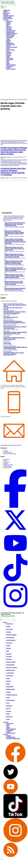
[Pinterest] (15, 553)
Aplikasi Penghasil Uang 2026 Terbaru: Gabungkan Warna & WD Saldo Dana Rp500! (15, 269)
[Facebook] (15, 507)
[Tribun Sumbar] (8, 4)
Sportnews (9, 675)
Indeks (8, 731)
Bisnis (8, 684)
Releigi (8, 648)
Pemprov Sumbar (11, 667)
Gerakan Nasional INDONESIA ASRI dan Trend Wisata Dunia (15, 348)
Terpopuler (9, 730)
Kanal (5, 622)
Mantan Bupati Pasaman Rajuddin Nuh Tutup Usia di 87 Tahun (15, 289)
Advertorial (9, 723)
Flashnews (4, 157)
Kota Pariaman (7, 467)
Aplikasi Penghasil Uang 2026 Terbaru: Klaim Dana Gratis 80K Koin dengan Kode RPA (14, 255)
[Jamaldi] (6, 331)
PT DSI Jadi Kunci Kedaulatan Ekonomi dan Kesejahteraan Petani (14, 322)
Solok (8, 697)
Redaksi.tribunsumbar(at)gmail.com (11, 445)
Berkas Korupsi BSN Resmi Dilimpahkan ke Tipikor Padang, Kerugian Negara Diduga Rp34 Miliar (14, 233)
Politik (2, 178)
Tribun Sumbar (16, 613)
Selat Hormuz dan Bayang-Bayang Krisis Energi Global (14, 338)
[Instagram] (15, 608)
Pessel (8, 645)
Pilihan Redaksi (11, 729)
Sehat (8, 719)
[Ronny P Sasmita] (8, 320)
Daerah (8, 692)
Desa (7, 703)
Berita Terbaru (10, 733)
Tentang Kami (7, 452)
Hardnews (9, 716)
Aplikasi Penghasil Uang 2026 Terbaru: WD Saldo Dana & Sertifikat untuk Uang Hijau (14, 262)
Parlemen (9, 643)
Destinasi (9, 705)
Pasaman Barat (11, 662)
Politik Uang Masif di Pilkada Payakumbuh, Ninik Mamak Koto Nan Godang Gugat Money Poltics (14, 151)
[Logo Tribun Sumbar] (8, 617)
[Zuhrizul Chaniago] (9, 346)
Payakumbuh (10, 664)
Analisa (8, 681)
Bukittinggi (9, 686)
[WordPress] (15, 581)
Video (8, 727)
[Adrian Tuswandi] (8, 310)
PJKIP (8, 714)
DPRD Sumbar (10, 689)
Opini (8, 725)
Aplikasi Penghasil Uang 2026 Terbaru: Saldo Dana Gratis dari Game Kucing (14, 249)
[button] (14, 5)
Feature (8, 711)
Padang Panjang (8, 464)
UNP (7, 651)
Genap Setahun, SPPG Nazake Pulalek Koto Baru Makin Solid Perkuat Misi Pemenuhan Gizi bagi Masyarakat (15, 241)
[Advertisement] (14, 85)
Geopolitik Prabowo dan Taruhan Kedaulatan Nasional (13, 353)
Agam (8, 678)
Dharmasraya (7, 466)
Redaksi (5, 451)
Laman (5, 734)
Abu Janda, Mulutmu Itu (10, 317)
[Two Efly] (6, 316)
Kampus (8, 654)
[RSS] (4, 610)
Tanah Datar (10, 673)
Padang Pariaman (11, 695)
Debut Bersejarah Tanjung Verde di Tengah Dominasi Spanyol (14, 312)
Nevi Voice (6, 462)
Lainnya (5, 722)
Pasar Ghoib (7, 343)
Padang (5, 463)
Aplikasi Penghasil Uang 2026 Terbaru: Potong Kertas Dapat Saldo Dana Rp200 (14, 283)
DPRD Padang (10, 670)
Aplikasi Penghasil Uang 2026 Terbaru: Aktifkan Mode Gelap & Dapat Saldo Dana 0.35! (14, 276)
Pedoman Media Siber (9, 453)
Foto (7, 726)
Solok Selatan (10, 700)
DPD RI (8, 708)
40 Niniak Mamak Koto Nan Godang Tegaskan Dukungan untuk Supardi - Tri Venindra (13, 171)
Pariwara (9, 656)
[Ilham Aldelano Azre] (9, 325)
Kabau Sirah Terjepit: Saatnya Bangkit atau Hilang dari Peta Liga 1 (15, 333)
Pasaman (9, 659)
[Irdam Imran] (7, 351)
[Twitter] (15, 531)
